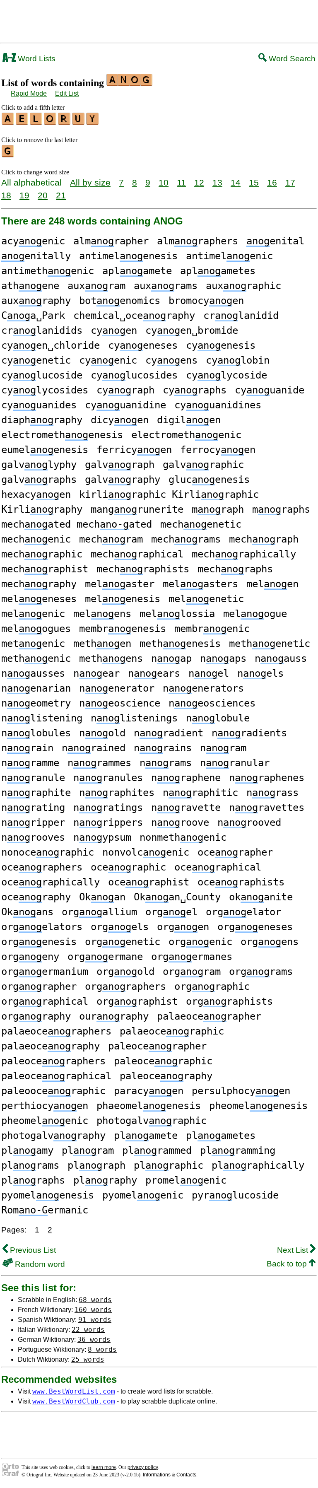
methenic (36, 658)
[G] (8, 154)
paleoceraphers (53, 1061)
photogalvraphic (151, 1120)
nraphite (36, 792)
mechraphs (235, 569)
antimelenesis (128, 256)
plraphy (105, 1180)
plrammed (157, 1150)
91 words (94, 1320)
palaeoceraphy (50, 1046)
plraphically (258, 1165)
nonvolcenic (145, 852)
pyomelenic (142, 1195)
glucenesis (209, 479)
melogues (36, 628)
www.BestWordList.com (73, 1391)
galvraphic (203, 464)
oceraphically (50, 882)
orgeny (30, 956)
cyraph (125, 390)
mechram (111, 539)
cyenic (108, 360)
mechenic (36, 539)
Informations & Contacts (169, 1475)
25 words (87, 1359)
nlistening (41, 718)
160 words (93, 1310)
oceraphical (217, 867)
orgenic (200, 942)
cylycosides (44, 390)
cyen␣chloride (50, 345)
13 (217, 182)
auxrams (166, 286)
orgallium (99, 912)
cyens (171, 360)
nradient (168, 733)
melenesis (122, 599)
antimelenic (229, 256)
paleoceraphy (166, 1076)
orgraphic (212, 986)
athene (30, 286)
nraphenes (266, 778)
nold (102, 733)
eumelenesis (44, 450)
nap (171, 658)
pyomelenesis (47, 1195)
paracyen (148, 1091)
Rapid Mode (29, 93)
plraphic (168, 1165)
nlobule (218, 718)
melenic (33, 614)
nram (223, 748)
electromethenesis (62, 435)
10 (164, 182)
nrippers (108, 822)
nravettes (266, 807)
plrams (30, 1165)
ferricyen (134, 450)
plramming (237, 1150)
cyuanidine (125, 405)
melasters (200, 584)
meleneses (39, 599)
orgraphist (137, 1001)
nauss (281, 658)
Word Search (291, 58)
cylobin (238, 360)
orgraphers (125, 986)
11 (181, 182)
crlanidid (241, 315)
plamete (146, 1135)
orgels (120, 927)
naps (223, 658)
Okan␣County (177, 897)
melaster (119, 584)
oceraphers (41, 867)
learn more (104, 1467)
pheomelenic (44, 1120)
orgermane (105, 956)
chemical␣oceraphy (134, 315)
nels (260, 673)
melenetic (206, 599)
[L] (36, 122)
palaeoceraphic (172, 1031)
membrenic (212, 628)
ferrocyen (217, 450)
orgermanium (44, 971)
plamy (27, 1150)
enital (275, 241)
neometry (36, 703)
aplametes (217, 271)
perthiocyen (44, 1106)
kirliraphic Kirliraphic (169, 494)
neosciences (212, 703)
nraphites (116, 792)
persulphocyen (241, 1091)
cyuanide (269, 390)
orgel (171, 912)
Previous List (32, 1250)
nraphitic (200, 792)
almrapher (111, 241)
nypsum (102, 837)
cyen (114, 330)
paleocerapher (157, 1046)
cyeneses (143, 345)
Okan (102, 897)
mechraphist (44, 569)
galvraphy (122, 479)
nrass (272, 792)
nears (154, 673)
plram (88, 1150)
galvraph (119, 464)
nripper (33, 822)
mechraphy (39, 584)
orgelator (243, 912)
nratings (108, 807)
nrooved (249, 822)
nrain (27, 748)
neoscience (119, 703)
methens (111, 658)
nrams (166, 763)
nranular (235, 763)
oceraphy (36, 897)
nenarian (36, 688)
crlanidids (41, 330)
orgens (270, 942)
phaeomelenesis (148, 1106)
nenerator (116, 688)
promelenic (185, 1180)
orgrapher (39, 986)
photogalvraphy (53, 1135)
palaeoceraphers (56, 1031)
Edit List (67, 93)
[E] (22, 122)
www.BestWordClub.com (73, 1401)
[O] (50, 122)
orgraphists (229, 1001)
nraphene (186, 778)
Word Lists (35, 58)
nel (208, 673)
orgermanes (191, 956)
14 (236, 182)
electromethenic (186, 435)
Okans (27, 912)
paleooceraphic (53, 1091)
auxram (96, 286)
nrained (93, 748)
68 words (95, 1300)
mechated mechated (76, 524)
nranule (33, 778)
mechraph (264, 539)
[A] (8, 122)
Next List (293, 1250)
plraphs (33, 1180)
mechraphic (41, 554)
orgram (192, 971)
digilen (189, 420)
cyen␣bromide (191, 330)
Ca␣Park (33, 315)
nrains (163, 748)
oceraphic (128, 867)
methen (102, 643)
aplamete (137, 271)
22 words (88, 1330)
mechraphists (142, 569)
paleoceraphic (163, 1061)
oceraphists (241, 882)
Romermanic (44, 1210)
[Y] (93, 122)
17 (290, 182)
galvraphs (39, 479)
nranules (108, 778)
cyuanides (39, 405)
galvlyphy (39, 464)
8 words (102, 1349)
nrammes (99, 763)
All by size (90, 182)
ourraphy (114, 1016)
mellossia (177, 614)
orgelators (41, 927)
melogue (255, 614)
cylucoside (41, 375)
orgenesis (39, 942)
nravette (186, 807)
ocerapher (235, 852)
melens (102, 614)
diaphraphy (41, 420)
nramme (30, 763)
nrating (33, 807)
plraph (96, 1165)
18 (6, 195)
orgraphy (36, 1016)
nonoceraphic (47, 852)
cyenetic (36, 360)
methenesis (180, 643)
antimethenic (47, 271)
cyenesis (220, 345)
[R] (65, 122)
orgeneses (255, 927)
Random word (39, 1264)
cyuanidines (217, 405)
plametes (220, 1135)
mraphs (281, 509)
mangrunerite (137, 509)
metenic (33, 643)
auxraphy (36, 300)
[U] (79, 122)
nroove (180, 822)
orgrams (261, 971)
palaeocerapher (209, 1016)
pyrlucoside (235, 1195)
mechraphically (244, 554)
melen (272, 584)
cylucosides (134, 375)
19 (24, 195)
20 (43, 195)
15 (254, 182)
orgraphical (44, 1001)
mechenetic (200, 524)
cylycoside (226, 375)
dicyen (120, 420)
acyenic (33, 241)
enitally (36, 256)
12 (199, 182)
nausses (33, 673)
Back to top (288, 1263)
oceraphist (148, 882)
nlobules (36, 733)
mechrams (186, 539)
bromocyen (206, 300)
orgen (183, 927)
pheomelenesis (258, 1106)
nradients (249, 733)
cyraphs (194, 390)
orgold (125, 971)
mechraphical (137, 554)
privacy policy (143, 1467)
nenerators (203, 688)
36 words (94, 1339)
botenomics (119, 300)
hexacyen (36, 494)
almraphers (197, 241)
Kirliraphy (41, 509)
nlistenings (134, 718)
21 (61, 195)
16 (272, 182)
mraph (218, 509)
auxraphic (243, 286)
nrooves (33, 837)
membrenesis (122, 628)
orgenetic (122, 942)
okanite (261, 897)
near (96, 673)
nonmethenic (183, 837)
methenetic (269, 643)
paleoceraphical (56, 1076)
